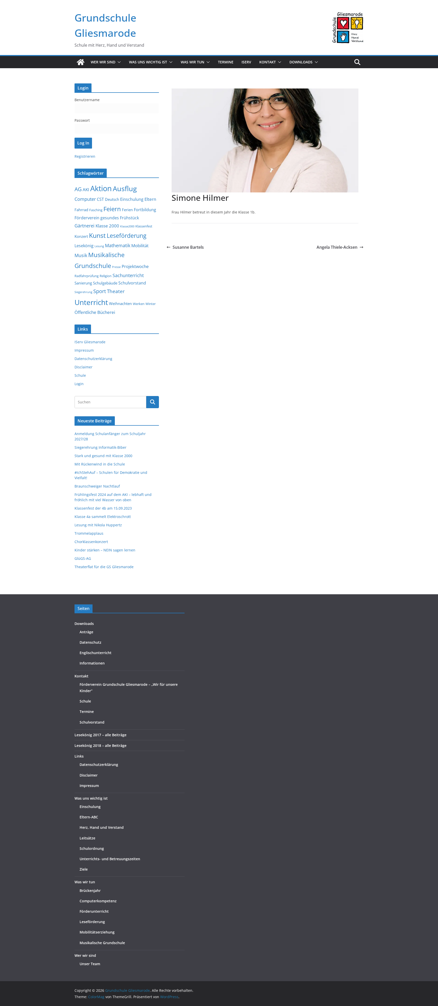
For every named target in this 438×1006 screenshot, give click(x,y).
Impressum (84, 350)
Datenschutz (90, 642)
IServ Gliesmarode (90, 341)
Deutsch (112, 199)
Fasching (95, 210)
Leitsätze (87, 838)
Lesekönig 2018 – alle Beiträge (100, 745)
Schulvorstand (132, 283)
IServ (246, 62)
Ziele (84, 869)
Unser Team (90, 963)
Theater (116, 291)
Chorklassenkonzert (91, 541)
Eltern (150, 199)
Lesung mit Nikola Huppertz (98, 525)
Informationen (92, 663)
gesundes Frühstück (119, 218)
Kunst (97, 235)
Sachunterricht (128, 275)
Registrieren (85, 156)
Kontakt (81, 676)
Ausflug (125, 188)
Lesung (99, 246)
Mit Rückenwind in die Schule (100, 464)
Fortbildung (145, 209)
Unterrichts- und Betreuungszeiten (110, 858)
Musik (81, 255)
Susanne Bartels (188, 247)
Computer (85, 199)
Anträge (86, 632)
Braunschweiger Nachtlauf (97, 486)
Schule (80, 375)
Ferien (127, 209)
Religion (106, 276)
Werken (138, 303)
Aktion (101, 188)
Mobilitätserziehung (97, 932)
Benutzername (87, 99)
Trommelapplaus (89, 533)
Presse (116, 267)
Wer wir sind (85, 955)
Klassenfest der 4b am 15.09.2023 (103, 508)
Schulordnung (92, 848)
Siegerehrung (83, 292)
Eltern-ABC (89, 817)
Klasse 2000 (107, 226)
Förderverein (87, 218)
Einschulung (131, 199)
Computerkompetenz (98, 901)
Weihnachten (120, 303)
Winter (150, 303)
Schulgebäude (105, 282)
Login (79, 383)
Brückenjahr (90, 890)
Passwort (82, 120)
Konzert (81, 236)
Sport (99, 291)
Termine (225, 62)
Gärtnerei (85, 226)
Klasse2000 (127, 226)
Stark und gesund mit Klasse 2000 (103, 455)
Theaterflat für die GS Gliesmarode (104, 566)
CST (100, 199)
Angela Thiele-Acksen (337, 247)
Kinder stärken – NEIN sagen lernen (105, 550)
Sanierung (83, 282)
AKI (86, 189)
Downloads (301, 62)
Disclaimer (84, 367)
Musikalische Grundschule (102, 942)
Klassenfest (143, 226)
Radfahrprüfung (87, 276)
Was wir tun (85, 881)
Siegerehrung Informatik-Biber (100, 447)
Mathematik (117, 245)
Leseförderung (126, 236)
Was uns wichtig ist (91, 798)
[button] (118, 62)
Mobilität (140, 245)
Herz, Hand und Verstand (102, 827)
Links (79, 756)
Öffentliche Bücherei (95, 312)
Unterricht (91, 302)
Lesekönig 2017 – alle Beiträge (100, 734)
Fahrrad (81, 209)
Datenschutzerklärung (93, 358)
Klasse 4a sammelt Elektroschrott (103, 516)
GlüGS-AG (83, 558)
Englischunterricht (96, 652)
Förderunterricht (94, 911)
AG (78, 189)
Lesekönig (84, 245)
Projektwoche (135, 266)
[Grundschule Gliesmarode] (81, 62)
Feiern (112, 209)
